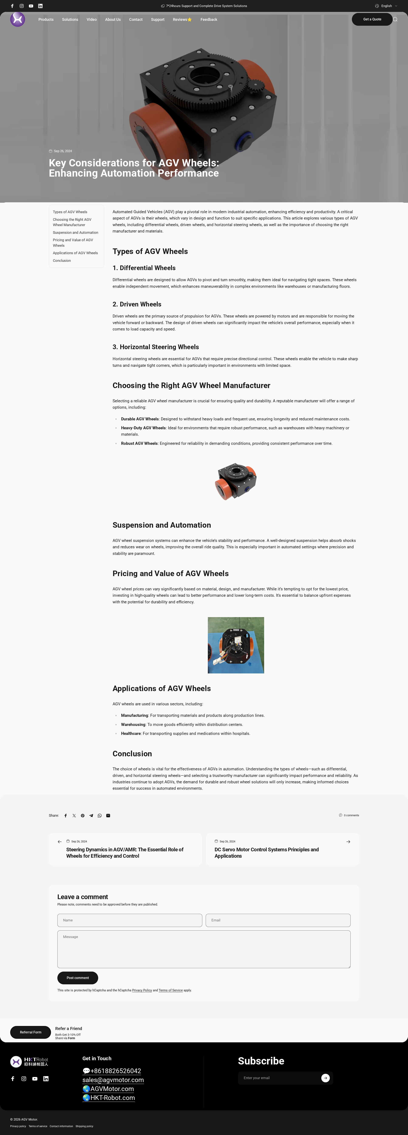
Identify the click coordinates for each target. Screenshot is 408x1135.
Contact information (61, 1126)
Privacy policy (18, 1126)
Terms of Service (171, 990)
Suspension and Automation (75, 232)
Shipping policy (84, 1126)
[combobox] (386, 6)
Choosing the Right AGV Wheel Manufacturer (72, 222)
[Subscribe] (325, 1078)
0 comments (351, 815)
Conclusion (62, 260)
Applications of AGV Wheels (75, 253)
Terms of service (38, 1126)
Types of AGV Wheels (70, 212)
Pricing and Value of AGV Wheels (73, 243)
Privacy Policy (142, 990)
